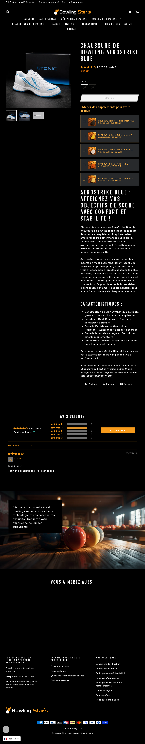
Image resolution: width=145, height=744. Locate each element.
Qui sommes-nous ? (49, 2)
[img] (16, 453)
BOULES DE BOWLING (105, 18)
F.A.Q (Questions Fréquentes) (21, 2)
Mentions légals (104, 690)
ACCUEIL (29, 18)
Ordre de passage (60, 680)
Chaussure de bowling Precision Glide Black (106, 368)
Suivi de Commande (72, 2)
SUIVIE (128, 23)
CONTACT (72, 29)
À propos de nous (60, 666)
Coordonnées (103, 695)
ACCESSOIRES (90, 23)
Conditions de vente (106, 668)
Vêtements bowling (74, 18)
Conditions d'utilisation (108, 664)
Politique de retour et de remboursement (109, 684)
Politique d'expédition (107, 678)
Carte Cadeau (48, 18)
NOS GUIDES (112, 23)
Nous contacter (59, 671)
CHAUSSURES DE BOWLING (28, 23)
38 (84, 87)
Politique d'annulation (107, 699)
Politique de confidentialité (110, 673)
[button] (88, 67)
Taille (85, 81)
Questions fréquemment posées (67, 675)
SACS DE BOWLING (63, 23)
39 (92, 87)
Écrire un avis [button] (117, 430)
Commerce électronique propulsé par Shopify (72, 733)
